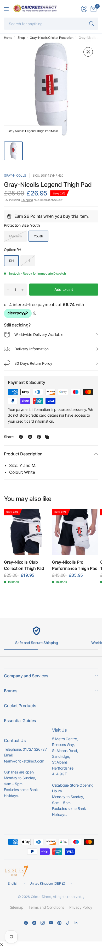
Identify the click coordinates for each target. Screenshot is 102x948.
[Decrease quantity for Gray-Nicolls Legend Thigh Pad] (8, 290)
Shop (21, 37)
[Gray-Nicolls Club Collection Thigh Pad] (27, 532)
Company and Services (26, 675)
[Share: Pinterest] (39, 436)
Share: (9, 437)
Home (8, 37)
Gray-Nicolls (15, 175)
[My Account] (84, 9)
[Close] (1, 944)
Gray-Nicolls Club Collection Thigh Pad (24, 565)
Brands (11, 690)
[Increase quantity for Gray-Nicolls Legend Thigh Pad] (22, 290)
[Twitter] (34, 923)
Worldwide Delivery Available (38, 334)
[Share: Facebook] (21, 436)
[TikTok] (68, 923)
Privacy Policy (80, 907)
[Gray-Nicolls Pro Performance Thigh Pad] (75, 532)
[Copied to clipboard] (47, 436)
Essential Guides (20, 720)
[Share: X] (30, 436)
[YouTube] (51, 923)
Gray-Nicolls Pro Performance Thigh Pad (74, 565)
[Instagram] (42, 923)
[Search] (91, 24)
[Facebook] (26, 923)
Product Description (23, 453)
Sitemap (17, 907)
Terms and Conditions (46, 907)
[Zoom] (88, 52)
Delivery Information (31, 349)
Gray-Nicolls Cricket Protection (51, 37)
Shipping (27, 200)
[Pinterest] (59, 923)
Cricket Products (20, 705)
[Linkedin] (76, 923)
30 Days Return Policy (33, 363)
